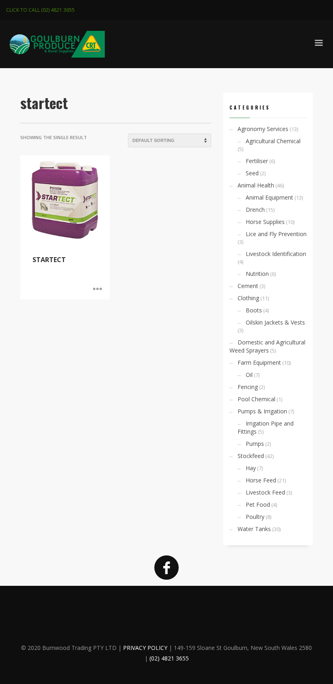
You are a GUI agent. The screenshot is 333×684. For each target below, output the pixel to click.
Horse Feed (261, 480)
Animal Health (256, 185)
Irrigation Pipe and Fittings (266, 427)
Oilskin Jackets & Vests (275, 322)
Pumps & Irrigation (262, 411)
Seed (252, 173)
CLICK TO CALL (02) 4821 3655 (40, 9)
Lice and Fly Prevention (276, 234)
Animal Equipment (269, 197)
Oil (249, 375)
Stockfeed (251, 456)
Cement (248, 286)
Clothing (248, 298)
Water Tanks (254, 529)
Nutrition (257, 273)
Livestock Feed (265, 492)
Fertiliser (257, 161)
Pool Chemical (256, 399)
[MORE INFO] (97, 289)
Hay (251, 468)
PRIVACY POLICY (145, 648)
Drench (255, 209)
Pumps (255, 443)
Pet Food (258, 504)
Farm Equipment (259, 362)
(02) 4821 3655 (169, 658)
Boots (254, 310)
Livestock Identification (276, 254)
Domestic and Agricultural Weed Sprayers (267, 346)
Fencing (248, 387)
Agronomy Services (263, 129)
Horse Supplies (265, 222)
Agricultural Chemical (273, 141)
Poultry (255, 517)
